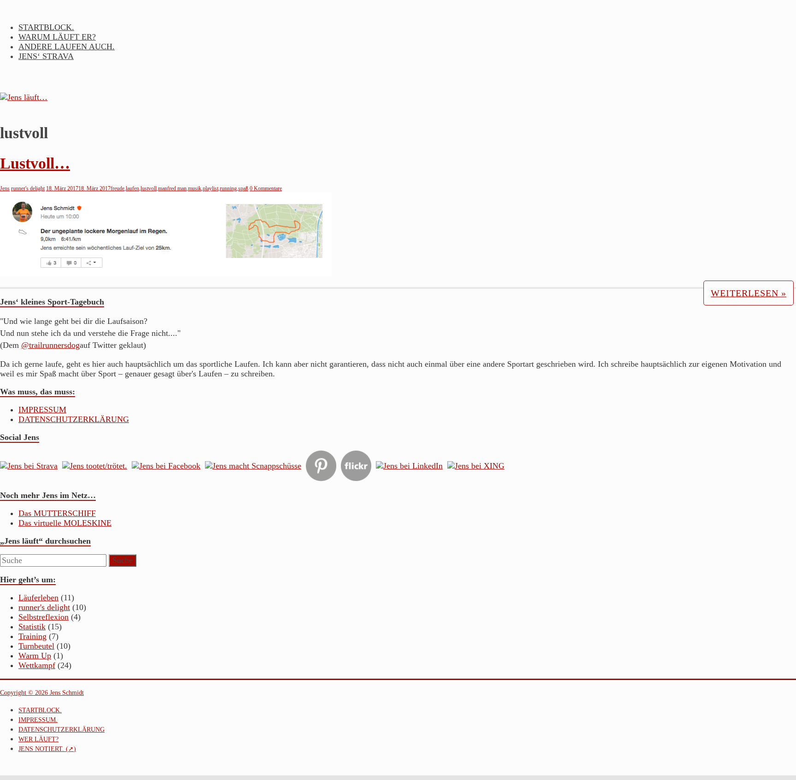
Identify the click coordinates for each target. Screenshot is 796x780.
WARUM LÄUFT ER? (57, 36)
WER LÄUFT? (38, 739)
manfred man (172, 188)
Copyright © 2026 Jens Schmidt (42, 692)
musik (194, 188)
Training (32, 636)
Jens (5, 188)
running (228, 188)
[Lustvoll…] (166, 273)
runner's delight (28, 188)
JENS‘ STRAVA (46, 56)
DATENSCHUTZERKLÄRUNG (73, 419)
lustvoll (148, 188)
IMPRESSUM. (38, 719)
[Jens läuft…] (398, 97)
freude (117, 188)
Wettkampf (36, 665)
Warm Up (34, 655)
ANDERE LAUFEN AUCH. (66, 46)
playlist (210, 188)
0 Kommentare (266, 188)
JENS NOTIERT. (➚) (47, 748)
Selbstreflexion (43, 617)
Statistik (32, 626)
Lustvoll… (35, 163)
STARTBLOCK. (46, 27)
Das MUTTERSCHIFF (57, 513)
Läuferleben (38, 597)
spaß (243, 188)
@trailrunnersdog (50, 345)
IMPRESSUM (42, 409)
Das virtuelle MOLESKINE (64, 523)
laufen (132, 188)
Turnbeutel (36, 646)
